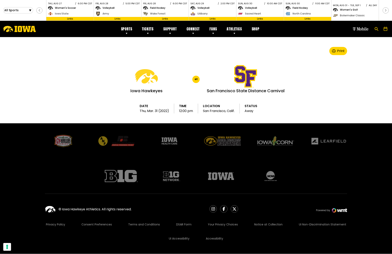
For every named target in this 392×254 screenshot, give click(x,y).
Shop (255, 29)
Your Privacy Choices (223, 224)
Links (70, 18)
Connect (193, 29)
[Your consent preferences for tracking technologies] (7, 247)
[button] (39, 10)
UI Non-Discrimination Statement (322, 224)
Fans (213, 29)
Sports (126, 29)
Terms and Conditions (144, 224)
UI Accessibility (179, 238)
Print (341, 51)
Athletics (234, 29)
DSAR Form (184, 224)
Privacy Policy (55, 224)
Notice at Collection (268, 224)
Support (170, 29)
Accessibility (214, 238)
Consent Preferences (96, 224)
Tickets (148, 29)
